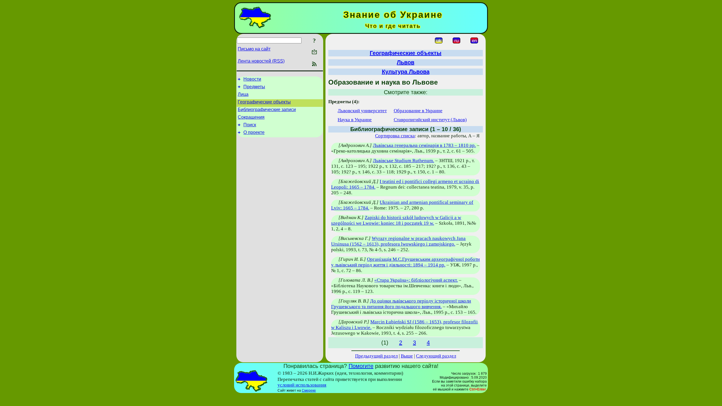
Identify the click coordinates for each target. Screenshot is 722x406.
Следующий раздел (436, 356)
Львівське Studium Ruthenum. (403, 160)
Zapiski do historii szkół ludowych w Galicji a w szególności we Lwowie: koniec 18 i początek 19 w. (396, 220)
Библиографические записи (267, 109)
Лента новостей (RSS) (261, 61)
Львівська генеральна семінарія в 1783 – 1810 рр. (424, 145)
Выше (407, 356)
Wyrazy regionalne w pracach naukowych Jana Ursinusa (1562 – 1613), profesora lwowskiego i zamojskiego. (398, 241)
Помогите (361, 366)
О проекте (254, 132)
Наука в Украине (355, 119)
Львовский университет (362, 110)
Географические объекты (264, 102)
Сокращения (251, 117)
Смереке (309, 390)
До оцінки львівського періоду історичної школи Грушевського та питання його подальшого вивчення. (401, 303)
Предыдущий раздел (376, 356)
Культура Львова (406, 72)
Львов (405, 62)
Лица (243, 94)
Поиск (249, 124)
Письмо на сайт (254, 49)
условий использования (302, 385)
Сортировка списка (395, 135)
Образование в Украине (418, 110)
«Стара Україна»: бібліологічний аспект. (416, 280)
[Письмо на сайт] (314, 52)
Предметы (254, 86)
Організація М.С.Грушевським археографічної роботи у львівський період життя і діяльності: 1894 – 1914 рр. (405, 262)
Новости (252, 79)
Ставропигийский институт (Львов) (430, 119)
